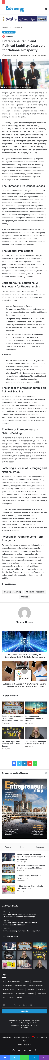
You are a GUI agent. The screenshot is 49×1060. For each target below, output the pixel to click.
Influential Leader (8, 989)
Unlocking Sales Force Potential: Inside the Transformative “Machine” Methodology (31, 856)
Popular (8, 847)
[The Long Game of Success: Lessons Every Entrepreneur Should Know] (13, 708)
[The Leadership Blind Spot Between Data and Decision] (36, 733)
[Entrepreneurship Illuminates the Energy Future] (36, 708)
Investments (31, 989)
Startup (11, 997)
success (19, 997)
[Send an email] (17, 55)
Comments (39, 847)
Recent (23, 847)
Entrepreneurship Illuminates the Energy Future (34, 718)
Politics (25, 597)
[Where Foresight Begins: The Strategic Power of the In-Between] (40, 964)
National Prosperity (35, 592)
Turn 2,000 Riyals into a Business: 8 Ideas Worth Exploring (11, 744)
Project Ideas (41, 993)
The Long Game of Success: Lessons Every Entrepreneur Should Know (12, 718)
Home (6, 27)
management (20, 993)
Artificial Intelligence (13, 982)
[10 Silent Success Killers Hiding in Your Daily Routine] (8, 889)
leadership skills (8, 993)
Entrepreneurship (16, 27)
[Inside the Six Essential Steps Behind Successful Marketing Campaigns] (9, 955)
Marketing (31, 993)
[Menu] (3, 9)
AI (3, 982)
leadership (41, 989)
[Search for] (46, 9)
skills (4, 997)
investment (20, 989)
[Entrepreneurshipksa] (15, 9)
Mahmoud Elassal (11, 55)
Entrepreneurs (7, 985)
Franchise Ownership (36, 985)
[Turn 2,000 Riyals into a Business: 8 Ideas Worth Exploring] (13, 733)
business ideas (37, 982)
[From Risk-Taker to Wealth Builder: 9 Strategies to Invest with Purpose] (24, 964)
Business (26, 982)
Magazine (27, 1044)
